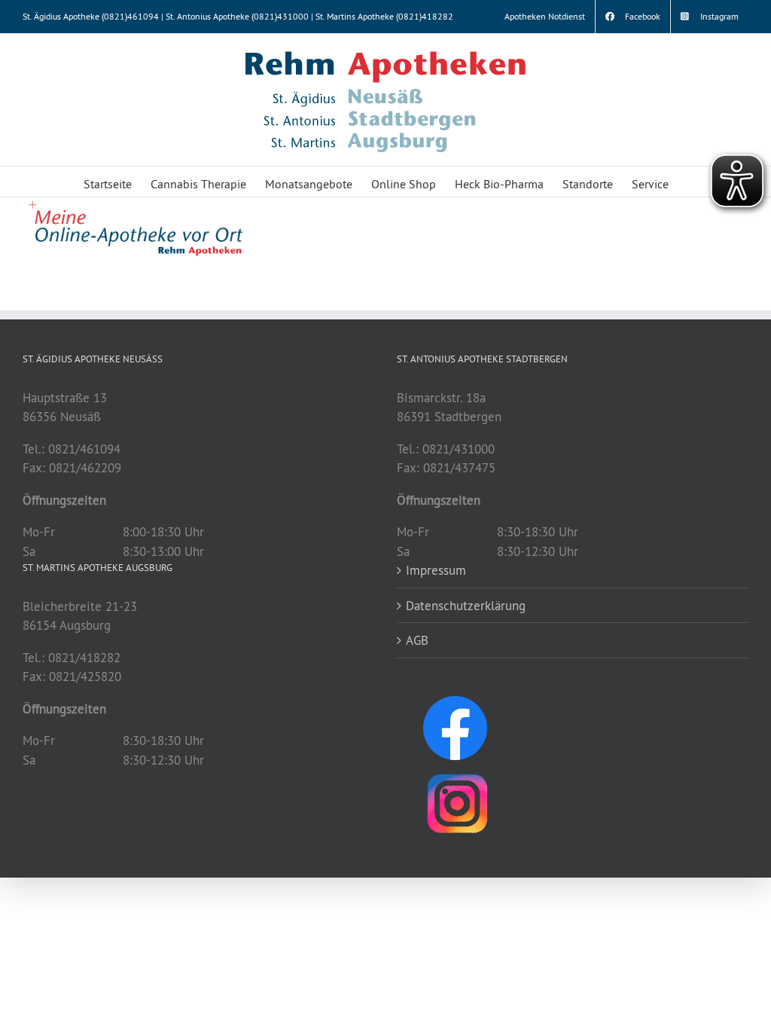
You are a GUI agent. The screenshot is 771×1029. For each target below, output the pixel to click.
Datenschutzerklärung (466, 605)
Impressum (436, 570)
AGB (417, 640)
